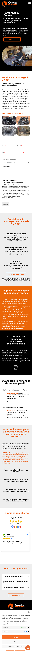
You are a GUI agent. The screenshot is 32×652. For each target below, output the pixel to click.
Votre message (6, 166)
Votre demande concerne (9, 159)
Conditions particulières (9, 180)
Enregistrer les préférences (16, 646)
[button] (29, 612)
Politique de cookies (10, 650)
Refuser (16, 642)
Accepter (16, 637)
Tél (3, 153)
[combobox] (16, 162)
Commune (20, 153)
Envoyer (5, 204)
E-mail (19, 146)
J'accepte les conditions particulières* (14, 182)
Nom (4, 146)
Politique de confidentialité (20, 650)
